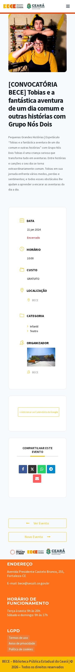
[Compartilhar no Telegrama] (51, 469)
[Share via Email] (37, 478)
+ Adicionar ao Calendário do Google (38, 412)
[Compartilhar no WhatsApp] (42, 469)
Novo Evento (34, 537)
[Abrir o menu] (68, 6)
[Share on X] (32, 469)
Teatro (34, 331)
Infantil (34, 326)
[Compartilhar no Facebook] (23, 469)
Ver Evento (41, 523)
